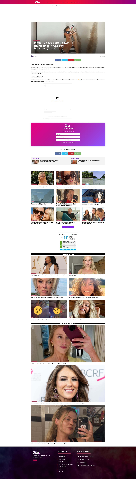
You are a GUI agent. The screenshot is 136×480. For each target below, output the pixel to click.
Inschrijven (68, 139)
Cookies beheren (62, 461)
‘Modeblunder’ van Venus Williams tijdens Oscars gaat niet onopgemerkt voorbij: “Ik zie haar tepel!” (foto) (48, 275)
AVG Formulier (62, 458)
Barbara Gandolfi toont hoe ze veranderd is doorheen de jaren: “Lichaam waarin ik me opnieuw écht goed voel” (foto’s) (66, 204)
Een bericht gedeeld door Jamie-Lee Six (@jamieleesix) (57, 116)
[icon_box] (85, 457)
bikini (61, 149)
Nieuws (35, 5)
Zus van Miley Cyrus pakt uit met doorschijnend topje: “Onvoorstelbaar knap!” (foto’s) (67, 187)
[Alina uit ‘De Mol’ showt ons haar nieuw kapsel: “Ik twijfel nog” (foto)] (68, 343)
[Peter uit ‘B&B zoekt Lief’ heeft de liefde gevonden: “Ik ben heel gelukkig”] (68, 214)
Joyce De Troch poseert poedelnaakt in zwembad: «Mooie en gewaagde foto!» (47, 297)
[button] (103, 2)
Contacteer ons (62, 466)
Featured (68, 149)
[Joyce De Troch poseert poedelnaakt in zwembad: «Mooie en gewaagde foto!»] (49, 287)
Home (32, 5)
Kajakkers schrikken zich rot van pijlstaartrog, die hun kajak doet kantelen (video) (93, 187)
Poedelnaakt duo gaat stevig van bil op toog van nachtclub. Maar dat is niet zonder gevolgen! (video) (48, 319)
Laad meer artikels (68, 226)
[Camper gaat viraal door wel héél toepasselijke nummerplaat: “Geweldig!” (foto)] (42, 196)
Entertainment (39, 5)
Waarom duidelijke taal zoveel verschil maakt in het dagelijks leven (93, 223)
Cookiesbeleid (62, 456)
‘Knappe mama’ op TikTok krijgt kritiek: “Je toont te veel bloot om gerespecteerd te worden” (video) (86, 319)
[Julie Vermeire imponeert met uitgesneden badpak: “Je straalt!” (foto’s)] (42, 178)
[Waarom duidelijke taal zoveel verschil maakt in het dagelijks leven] (93, 214)
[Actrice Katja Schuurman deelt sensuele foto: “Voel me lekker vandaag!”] (87, 287)
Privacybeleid (62, 459)
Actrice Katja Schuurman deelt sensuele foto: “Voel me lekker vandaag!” (83, 297)
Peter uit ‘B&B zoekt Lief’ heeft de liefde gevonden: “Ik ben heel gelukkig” (65, 223)
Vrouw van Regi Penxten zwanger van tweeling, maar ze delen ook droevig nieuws (42, 223)
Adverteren (61, 463)
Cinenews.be (61, 468)
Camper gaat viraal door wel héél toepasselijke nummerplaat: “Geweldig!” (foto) (42, 204)
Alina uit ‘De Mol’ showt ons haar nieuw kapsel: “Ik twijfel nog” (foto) (48, 363)
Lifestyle (84, 220)
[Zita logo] (37, 2)
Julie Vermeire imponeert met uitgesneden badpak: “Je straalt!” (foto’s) (41, 187)
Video (83, 201)
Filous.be (61, 471)
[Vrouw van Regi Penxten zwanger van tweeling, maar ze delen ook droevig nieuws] (42, 214)
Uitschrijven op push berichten (66, 464)
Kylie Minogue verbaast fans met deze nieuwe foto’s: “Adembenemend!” (89, 161)
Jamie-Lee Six (73, 149)
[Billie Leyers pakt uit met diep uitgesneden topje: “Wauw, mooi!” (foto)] (68, 423)
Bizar (33, 201)
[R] (32, 56)
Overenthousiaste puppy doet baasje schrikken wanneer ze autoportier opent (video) (93, 204)
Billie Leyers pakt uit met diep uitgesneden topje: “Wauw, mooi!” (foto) (49, 443)
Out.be (60, 469)
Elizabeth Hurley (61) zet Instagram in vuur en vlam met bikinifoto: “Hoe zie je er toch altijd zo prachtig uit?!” (58, 403)
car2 (64, 149)
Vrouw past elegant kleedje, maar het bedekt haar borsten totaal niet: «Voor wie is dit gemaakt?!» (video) (86, 275)
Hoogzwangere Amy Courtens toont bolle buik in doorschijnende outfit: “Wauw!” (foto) (50, 161)
